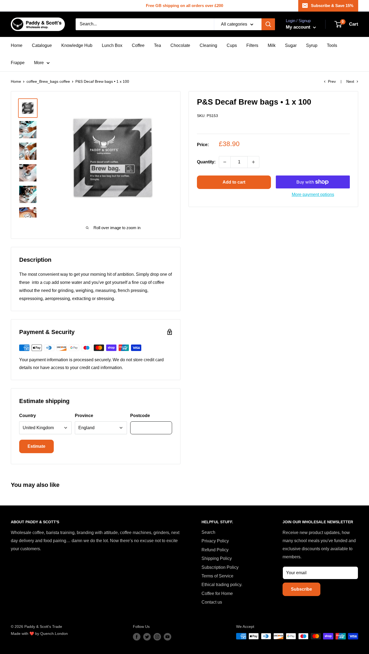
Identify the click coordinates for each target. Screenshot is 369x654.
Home (16, 45)
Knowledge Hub (76, 45)
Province (84, 415)
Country (27, 415)
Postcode (140, 415)
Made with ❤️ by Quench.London (39, 633)
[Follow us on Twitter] (147, 637)
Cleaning (208, 45)
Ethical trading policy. (222, 584)
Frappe (18, 62)
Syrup (311, 45)
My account (299, 27)
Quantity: (206, 162)
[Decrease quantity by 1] (224, 162)
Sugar (291, 45)
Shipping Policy (217, 558)
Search (208, 532)
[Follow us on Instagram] (157, 637)
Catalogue (42, 45)
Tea (157, 45)
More (39, 62)
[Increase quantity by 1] (253, 162)
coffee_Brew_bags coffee (48, 81)
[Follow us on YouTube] (167, 637)
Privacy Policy (215, 541)
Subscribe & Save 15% (332, 5)
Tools (332, 45)
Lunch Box (112, 45)
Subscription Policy (220, 567)
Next (350, 81)
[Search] (268, 24)
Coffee (138, 45)
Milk (272, 45)
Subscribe (301, 589)
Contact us (212, 602)
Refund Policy (215, 550)
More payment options (313, 194)
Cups (232, 45)
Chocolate (180, 45)
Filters (252, 45)
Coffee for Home (217, 593)
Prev (332, 81)
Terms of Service (217, 576)
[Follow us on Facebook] (136, 637)
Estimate (36, 446)
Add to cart (234, 182)
